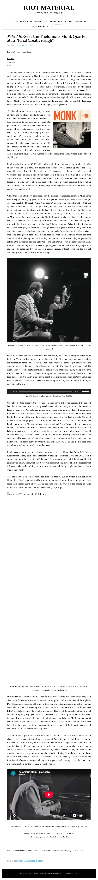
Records (31, 861)
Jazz (25, 861)
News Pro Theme (40, 873)
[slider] (86, 391)
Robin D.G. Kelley (67, 833)
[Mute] (80, 391)
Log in (77, 873)
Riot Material (49, 7)
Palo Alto (10, 59)
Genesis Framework (56, 873)
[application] (49, 391)
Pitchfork (53, 837)
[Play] (10, 391)
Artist (20, 861)
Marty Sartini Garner (15, 850)
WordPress (69, 873)
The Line (39, 861)
